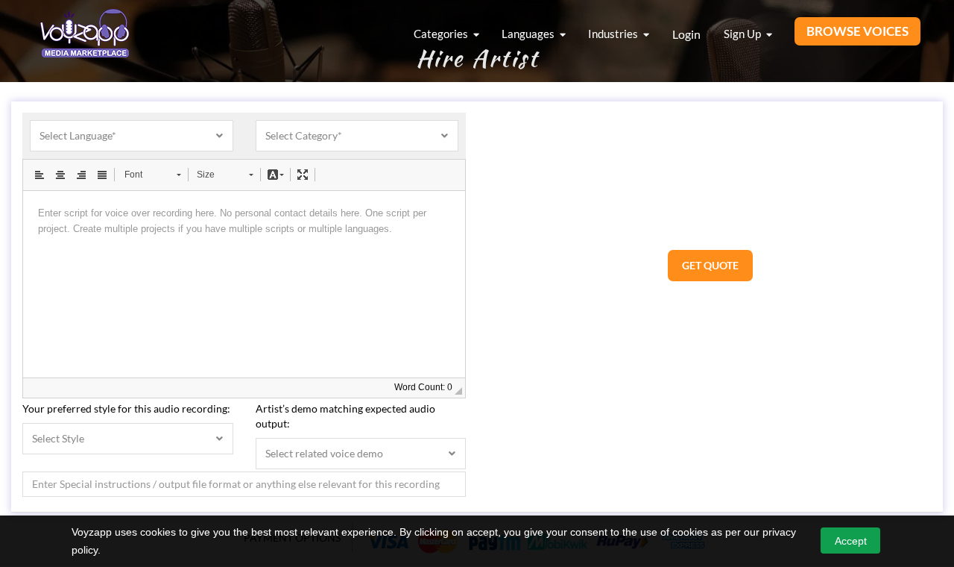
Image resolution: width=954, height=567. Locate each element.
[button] (39, 174)
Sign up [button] (743, 33)
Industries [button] (614, 33)
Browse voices (857, 31)
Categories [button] (442, 33)
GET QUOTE (710, 265)
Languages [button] (529, 33)
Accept (851, 541)
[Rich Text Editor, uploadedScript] (244, 284)
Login (686, 34)
